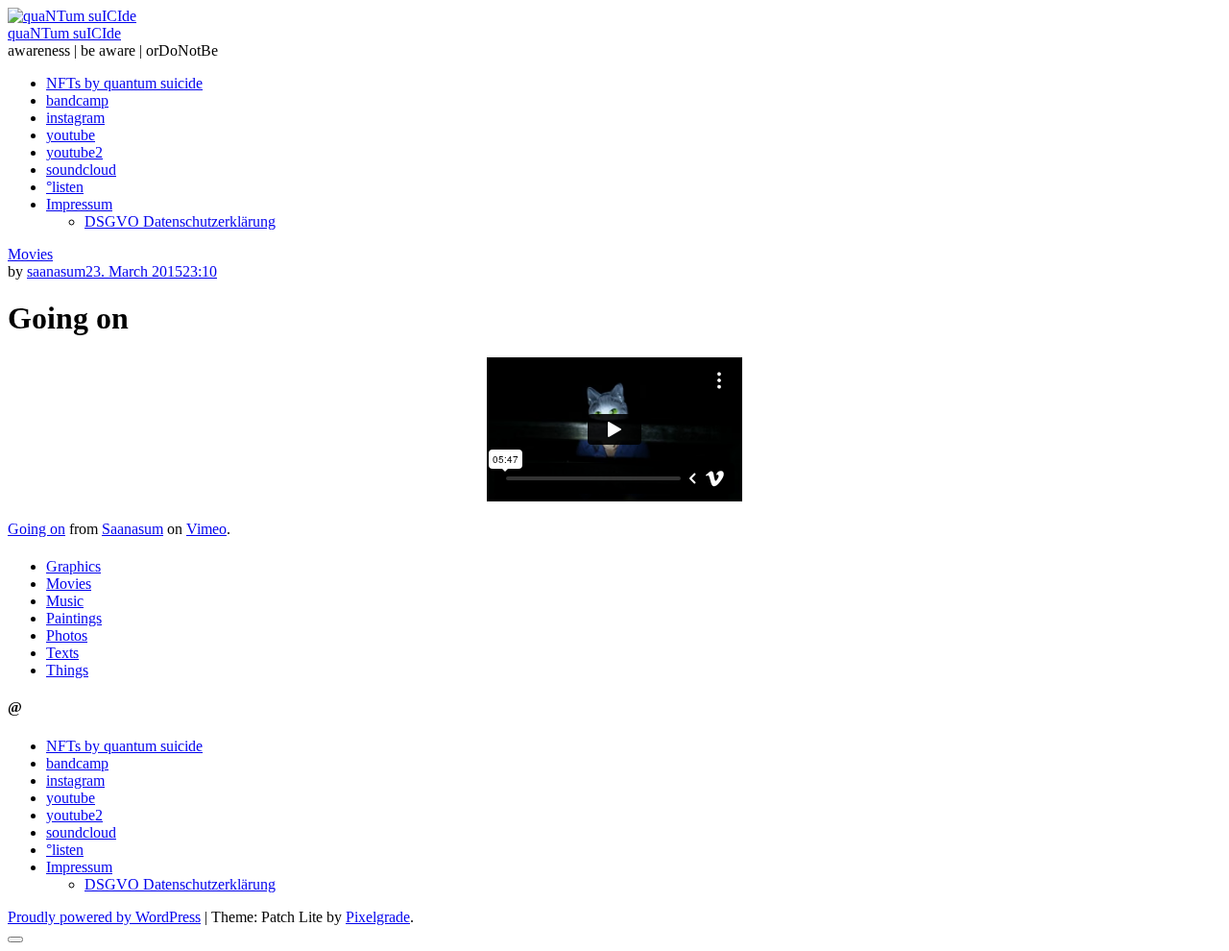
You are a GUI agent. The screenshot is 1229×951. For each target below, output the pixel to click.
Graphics (73, 566)
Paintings (74, 618)
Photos (66, 635)
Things (67, 670)
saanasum (56, 271)
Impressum (79, 204)
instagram (75, 118)
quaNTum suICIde (64, 33)
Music (65, 601)
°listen (65, 187)
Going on (36, 529)
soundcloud (81, 169)
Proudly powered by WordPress (104, 917)
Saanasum (132, 529)
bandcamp (77, 100)
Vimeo (206, 529)
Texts (62, 653)
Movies (30, 254)
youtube (70, 135)
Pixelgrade (378, 917)
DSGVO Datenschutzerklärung (180, 221)
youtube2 (74, 152)
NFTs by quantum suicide (124, 83)
